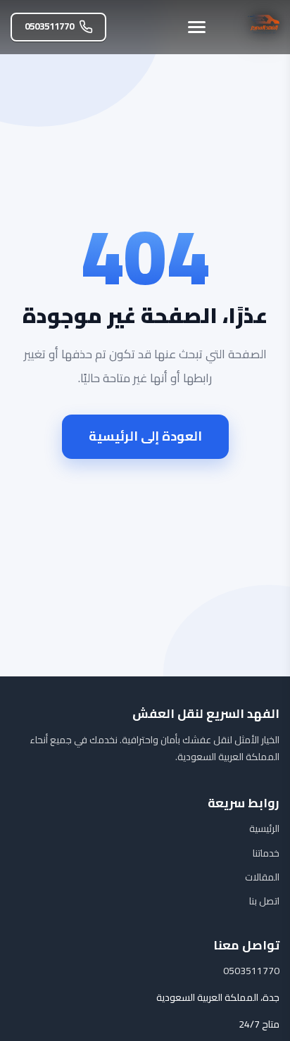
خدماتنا (266, 853)
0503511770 (49, 26)
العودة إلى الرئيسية (145, 436)
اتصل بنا (264, 901)
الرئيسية (264, 828)
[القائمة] (196, 27)
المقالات (262, 877)
